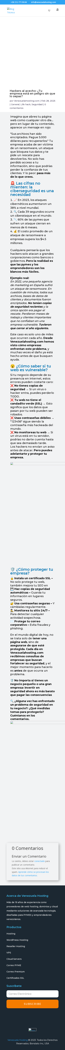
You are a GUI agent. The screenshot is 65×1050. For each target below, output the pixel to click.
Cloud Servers (14, 959)
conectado (39, 861)
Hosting (10, 933)
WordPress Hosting (17, 940)
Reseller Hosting (15, 946)
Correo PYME (13, 965)
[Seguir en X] (18, 1016)
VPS (8, 952)
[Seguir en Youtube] (35, 1016)
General (15, 104)
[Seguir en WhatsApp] (43, 1016)
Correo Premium (15, 971)
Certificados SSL (15, 978)
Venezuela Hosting (18, 1040)
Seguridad (37, 104)
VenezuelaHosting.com (26, 100)
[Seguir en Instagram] (26, 1016)
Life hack (26, 104)
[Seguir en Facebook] (9, 1016)
